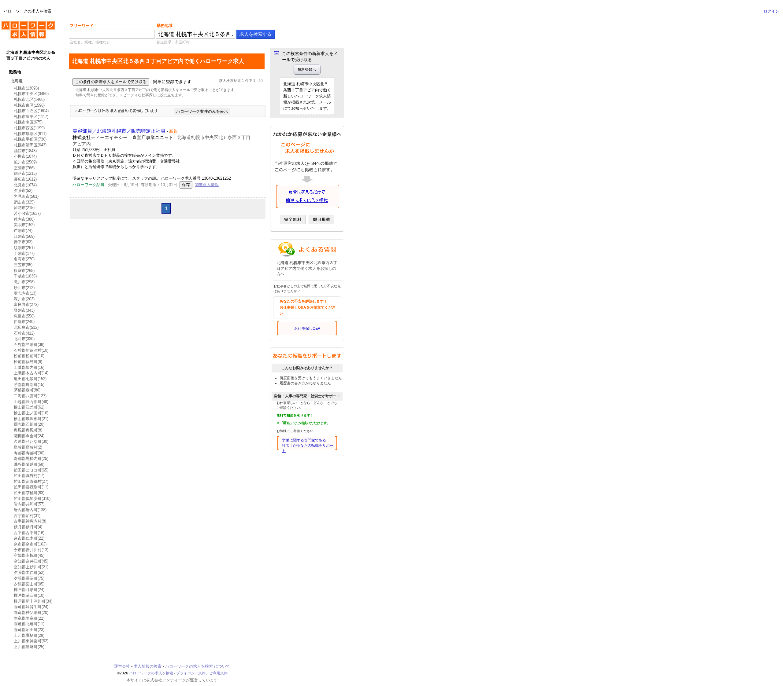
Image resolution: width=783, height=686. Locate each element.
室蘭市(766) (24, 168)
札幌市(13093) (26, 88)
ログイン (771, 11)
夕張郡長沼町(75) (29, 578)
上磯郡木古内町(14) (31, 373)
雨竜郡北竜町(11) (29, 624)
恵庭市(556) (24, 316)
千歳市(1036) (25, 276)
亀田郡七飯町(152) (30, 378)
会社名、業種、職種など (90, 42)
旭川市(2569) (25, 162)
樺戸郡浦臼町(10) (29, 595)
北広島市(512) (26, 327)
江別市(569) (24, 236)
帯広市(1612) (25, 179)
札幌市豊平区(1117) (31, 116)
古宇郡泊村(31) (27, 515)
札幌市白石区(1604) (31, 110)
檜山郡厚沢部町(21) (31, 418)
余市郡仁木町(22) (29, 538)
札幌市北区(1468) (29, 99)
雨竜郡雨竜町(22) (29, 618)
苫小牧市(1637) (27, 213)
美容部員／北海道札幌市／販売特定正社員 (118, 131)
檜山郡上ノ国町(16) (31, 413)
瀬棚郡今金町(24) (29, 436)
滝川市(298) (24, 282)
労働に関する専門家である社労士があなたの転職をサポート (307, 445)
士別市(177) (24, 253)
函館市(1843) (25, 151)
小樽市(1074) (25, 156)
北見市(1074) (25, 185)
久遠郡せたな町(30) (31, 441)
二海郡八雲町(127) (30, 396)
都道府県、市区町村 (173, 42)
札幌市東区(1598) (29, 105)
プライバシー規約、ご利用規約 (202, 673)
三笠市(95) (23, 264)
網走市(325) (24, 202)
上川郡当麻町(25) (29, 646)
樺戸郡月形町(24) (29, 589)
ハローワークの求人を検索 (24, 24)
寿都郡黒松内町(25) (31, 458)
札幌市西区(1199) (29, 128)
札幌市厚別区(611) (30, 133)
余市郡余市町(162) (30, 544)
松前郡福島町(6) (28, 361)
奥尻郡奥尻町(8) (28, 430)
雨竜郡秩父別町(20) (31, 612)
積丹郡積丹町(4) (28, 527)
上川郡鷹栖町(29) (29, 635)
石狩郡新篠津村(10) (31, 350)
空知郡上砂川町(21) (31, 567)
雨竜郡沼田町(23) (29, 629)
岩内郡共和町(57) (29, 504)
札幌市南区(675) (28, 122)
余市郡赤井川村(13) (31, 550)
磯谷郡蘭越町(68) (29, 464)
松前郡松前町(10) (29, 356)
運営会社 (122, 666)
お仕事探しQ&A (307, 328)
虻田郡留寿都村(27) (31, 481)
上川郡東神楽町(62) (31, 641)
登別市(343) (24, 310)
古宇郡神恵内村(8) (30, 521)
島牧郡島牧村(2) (28, 447)
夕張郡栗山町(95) (29, 584)
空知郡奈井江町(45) (31, 561)
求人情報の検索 (147, 666)
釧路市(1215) (25, 173)
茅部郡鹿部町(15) (29, 384)
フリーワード (82, 25)
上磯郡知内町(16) (29, 367)
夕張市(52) (23, 190)
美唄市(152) (24, 224)
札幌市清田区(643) (30, 145)
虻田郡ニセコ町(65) (31, 470)
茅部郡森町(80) (27, 390)
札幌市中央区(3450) (31, 93)
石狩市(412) (24, 333)
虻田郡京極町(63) (29, 492)
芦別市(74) (23, 230)
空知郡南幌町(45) (29, 555)
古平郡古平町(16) (29, 532)
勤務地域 (165, 25)
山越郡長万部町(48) (31, 401)
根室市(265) (24, 270)
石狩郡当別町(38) (29, 344)
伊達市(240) (24, 321)
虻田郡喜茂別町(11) (31, 487)
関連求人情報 (207, 184)
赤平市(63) (23, 242)
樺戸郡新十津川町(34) (33, 601)
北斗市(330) (24, 338)
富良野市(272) (26, 304)
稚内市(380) (24, 219)
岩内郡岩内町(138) (30, 510)
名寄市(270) (24, 259)
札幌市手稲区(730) (30, 139)
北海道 (17, 81)
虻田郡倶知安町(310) (32, 498)
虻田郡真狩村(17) (29, 475)
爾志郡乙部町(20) (29, 424)
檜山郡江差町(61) (29, 407)
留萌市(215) (24, 207)
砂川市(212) (24, 287)
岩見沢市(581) (26, 196)
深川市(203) (24, 299)
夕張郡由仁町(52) (29, 572)
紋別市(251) (24, 247)
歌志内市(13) (25, 293)
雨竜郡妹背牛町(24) (31, 606)
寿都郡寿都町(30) (29, 453)
